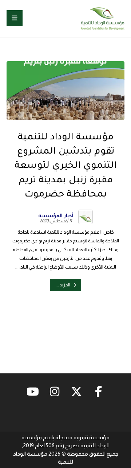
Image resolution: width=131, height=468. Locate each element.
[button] (15, 18)
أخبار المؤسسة (55, 215)
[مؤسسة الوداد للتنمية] (102, 18)
